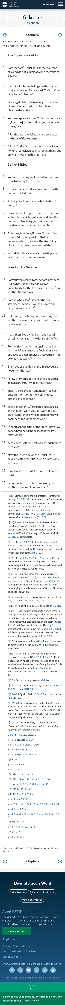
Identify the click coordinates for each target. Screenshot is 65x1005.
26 (30, 557)
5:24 (17, 789)
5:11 (12, 610)
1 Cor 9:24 (17, 600)
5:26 (12, 837)
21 (17, 804)
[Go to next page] (60, 35)
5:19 (12, 703)
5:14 (12, 685)
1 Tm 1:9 (19, 822)
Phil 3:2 (46, 644)
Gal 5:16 (38, 667)
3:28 (17, 754)
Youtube (28, 970)
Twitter (12, 970)
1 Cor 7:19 (38, 557)
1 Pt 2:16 (45, 779)
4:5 (20, 734)
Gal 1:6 (56, 605)
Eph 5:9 (19, 813)
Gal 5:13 (12, 536)
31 (40, 526)
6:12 (17, 774)
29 (32, 739)
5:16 (12, 694)
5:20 (12, 809)
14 (22, 774)
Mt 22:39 (53, 685)
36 (34, 734)
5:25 (12, 832)
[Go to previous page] (5, 35)
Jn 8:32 (28, 734)
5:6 (11, 557)
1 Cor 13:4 (30, 813)
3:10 (17, 744)
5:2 (12, 739)
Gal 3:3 (40, 694)
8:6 (31, 794)
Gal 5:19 (54, 710)
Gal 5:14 (56, 664)
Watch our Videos (32, 899)
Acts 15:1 (25, 739)
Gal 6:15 (49, 557)
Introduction (13, 41)
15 (9, 667)
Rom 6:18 (24, 779)
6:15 (22, 754)
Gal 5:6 (41, 517)
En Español (32, 23)
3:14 (41, 600)
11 (33, 577)
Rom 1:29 (24, 804)
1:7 (17, 769)
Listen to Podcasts (43, 892)
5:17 (13, 794)
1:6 (15, 759)
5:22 (12, 813)
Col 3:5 (51, 804)
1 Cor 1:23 (46, 636)
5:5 (12, 749)
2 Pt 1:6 (11, 817)
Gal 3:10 (22, 542)
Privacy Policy (30, 1000)
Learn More (16, 931)
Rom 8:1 (12, 697)
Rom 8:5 (28, 789)
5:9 (12, 764)
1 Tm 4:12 (54, 813)
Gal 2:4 (23, 533)
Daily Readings (18, 892)
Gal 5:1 (50, 502)
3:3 (48, 513)
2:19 (18, 827)
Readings (48, 4)
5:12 (12, 641)
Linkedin (36, 970)
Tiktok (53, 970)
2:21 (17, 739)
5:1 (11, 495)
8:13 (32, 827)
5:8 (11, 605)
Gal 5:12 (53, 581)
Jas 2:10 (34, 744)
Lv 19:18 (20, 685)
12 (29, 542)
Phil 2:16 (33, 600)
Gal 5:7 (28, 577)
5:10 (12, 769)
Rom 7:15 (21, 794)
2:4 (16, 734)
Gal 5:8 (23, 581)
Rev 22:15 (21, 809)
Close (31, 985)
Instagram (45, 970)
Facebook (20, 970)
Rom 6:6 (25, 827)
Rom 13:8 (24, 688)
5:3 (11, 542)
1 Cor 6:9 (22, 706)
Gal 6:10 (21, 499)
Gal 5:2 (25, 513)
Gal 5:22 (49, 713)
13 (39, 552)
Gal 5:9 (52, 577)
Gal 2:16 (41, 513)
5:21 (12, 722)
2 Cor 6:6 (43, 813)
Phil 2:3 (19, 837)
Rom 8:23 (19, 749)
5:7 (11, 573)
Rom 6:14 (20, 799)
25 (17, 694)
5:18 (12, 799)
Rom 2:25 (23, 557)
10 (31, 688)
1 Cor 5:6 (19, 764)
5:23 (12, 822)
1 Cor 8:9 (34, 779)
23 (17, 703)
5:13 (12, 653)
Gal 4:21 (33, 526)
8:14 (28, 799)
